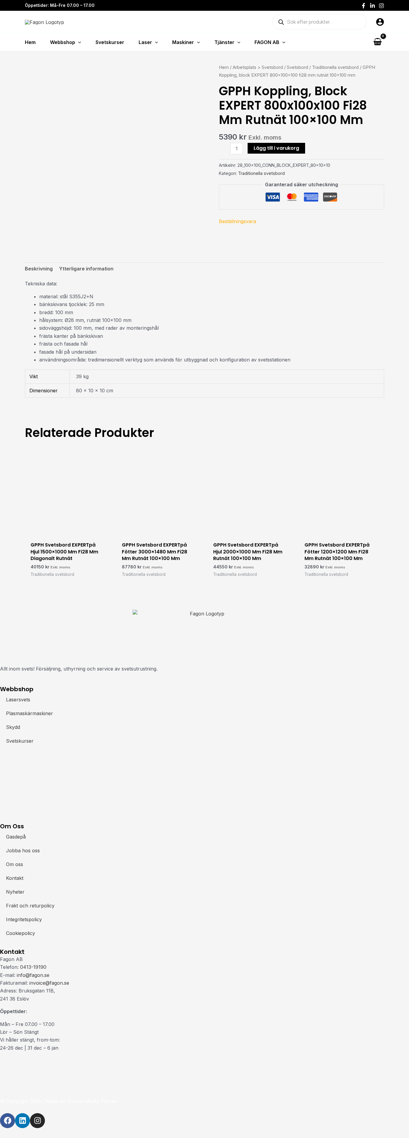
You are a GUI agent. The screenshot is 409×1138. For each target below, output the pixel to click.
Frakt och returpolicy (30, 906)
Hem (224, 67)
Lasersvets (18, 700)
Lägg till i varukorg (276, 148)
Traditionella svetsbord (335, 67)
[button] (78, 42)
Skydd (13, 727)
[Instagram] (381, 5)
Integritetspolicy (24, 919)
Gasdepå (16, 837)
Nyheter (15, 892)
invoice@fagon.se (49, 983)
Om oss (14, 864)
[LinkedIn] (372, 5)
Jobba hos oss (23, 851)
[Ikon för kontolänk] (380, 22)
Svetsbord (297, 67)
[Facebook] (363, 5)
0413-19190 (33, 967)
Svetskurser (20, 741)
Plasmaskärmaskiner (29, 713)
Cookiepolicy (20, 933)
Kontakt (14, 878)
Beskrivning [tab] (39, 269)
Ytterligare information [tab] (86, 269)
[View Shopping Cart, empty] (377, 42)
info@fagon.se (33, 975)
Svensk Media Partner (92, 1101)
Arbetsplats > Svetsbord (258, 67)
